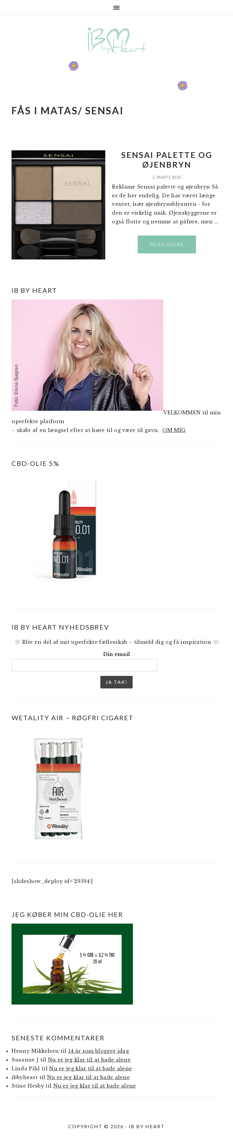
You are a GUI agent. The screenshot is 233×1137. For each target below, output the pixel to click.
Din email (116, 654)
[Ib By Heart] (117, 57)
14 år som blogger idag (98, 1051)
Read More (167, 244)
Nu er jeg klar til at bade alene (89, 1060)
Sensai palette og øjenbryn (166, 159)
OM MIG (174, 430)
